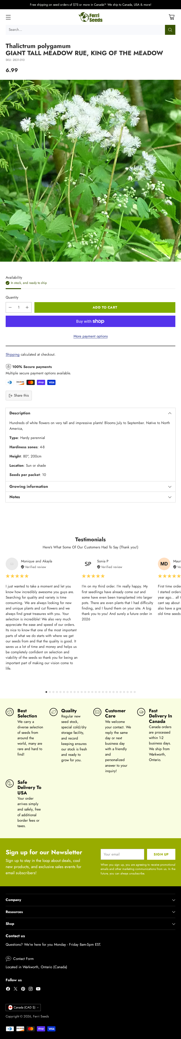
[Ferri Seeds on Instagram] (30, 989)
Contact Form (23, 958)
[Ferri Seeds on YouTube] (38, 989)
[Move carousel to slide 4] (57, 692)
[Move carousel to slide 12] (85, 692)
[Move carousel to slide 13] (89, 692)
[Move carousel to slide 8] (71, 692)
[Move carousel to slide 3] (53, 692)
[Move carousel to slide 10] (78, 692)
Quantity (12, 297)
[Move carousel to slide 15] (96, 692)
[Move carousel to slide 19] (110, 692)
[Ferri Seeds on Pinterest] (23, 989)
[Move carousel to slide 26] (135, 692)
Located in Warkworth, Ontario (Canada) (36, 967)
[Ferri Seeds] (90, 17)
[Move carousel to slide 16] (99, 692)
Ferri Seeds (41, 1016)
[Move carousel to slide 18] (106, 692)
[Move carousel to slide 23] (124, 692)
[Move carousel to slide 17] (103, 692)
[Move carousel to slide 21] (117, 692)
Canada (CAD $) (24, 1007)
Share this (21, 395)
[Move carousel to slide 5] (60, 692)
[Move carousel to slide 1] (46, 692)
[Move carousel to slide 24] (127, 692)
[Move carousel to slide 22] (120, 692)
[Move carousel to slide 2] (50, 692)
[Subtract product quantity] (10, 307)
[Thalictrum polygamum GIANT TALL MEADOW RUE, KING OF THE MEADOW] (90, 171)
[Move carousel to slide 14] (92, 692)
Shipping (13, 354)
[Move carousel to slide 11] (81, 692)
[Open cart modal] (171, 17)
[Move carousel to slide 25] (131, 692)
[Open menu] (8, 17)
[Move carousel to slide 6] (64, 692)
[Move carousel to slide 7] (67, 692)
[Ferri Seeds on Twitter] (15, 989)
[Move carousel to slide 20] (113, 692)
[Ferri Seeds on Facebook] (8, 989)
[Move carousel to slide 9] (74, 692)
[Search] (170, 30)
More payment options (91, 336)
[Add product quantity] (27, 307)
